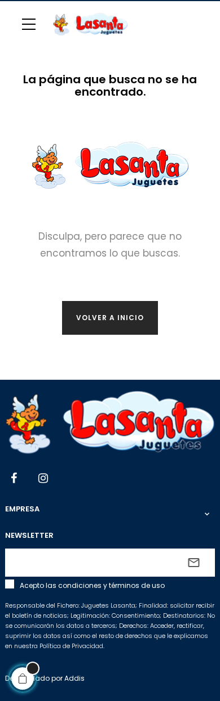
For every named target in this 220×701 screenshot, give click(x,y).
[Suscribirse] (194, 563)
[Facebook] (14, 479)
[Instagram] (43, 479)
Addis (74, 678)
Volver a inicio (110, 317)
